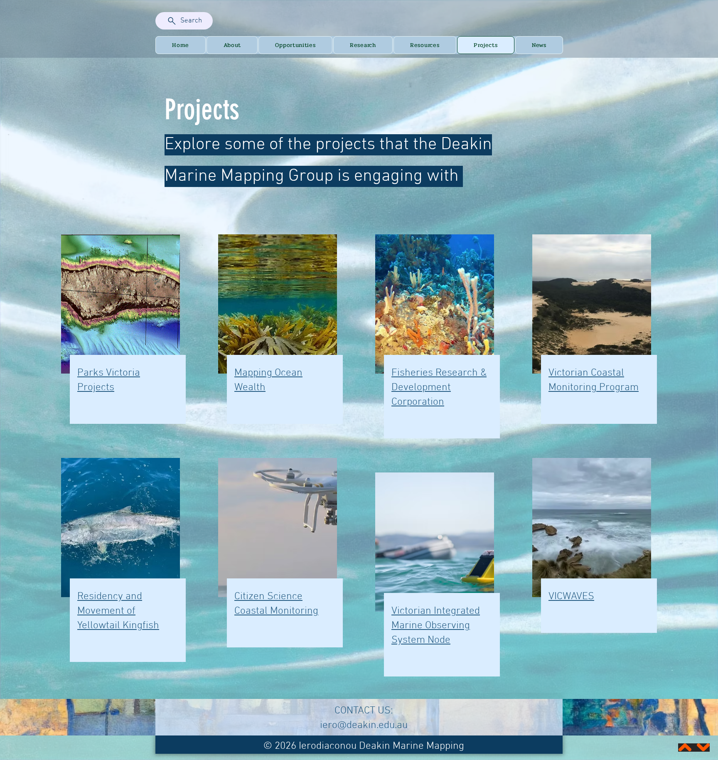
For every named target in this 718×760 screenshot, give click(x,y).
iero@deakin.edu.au (364, 725)
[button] (232, 45)
